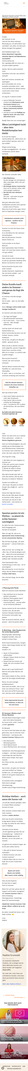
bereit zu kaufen (7, 504)
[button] (3, 1068)
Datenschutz (16, 1066)
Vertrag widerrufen (14, 1069)
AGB (24, 1066)
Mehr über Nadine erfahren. (12, 984)
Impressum (6, 1066)
